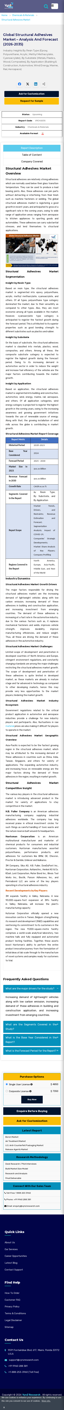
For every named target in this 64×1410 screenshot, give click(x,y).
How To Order (12, 1293)
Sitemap (9, 1327)
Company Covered (32, 161)
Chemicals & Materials (23, 15)
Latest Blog (11, 1262)
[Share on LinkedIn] (36, 84)
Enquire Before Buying (32, 1111)
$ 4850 (54, 1084)
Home (4, 15)
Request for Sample (31, 101)
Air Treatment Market (15, 1141)
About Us (10, 1242)
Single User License (19, 1084)
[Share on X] (28, 84)
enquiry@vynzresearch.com (26, 1206)
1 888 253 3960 (23, 1193)
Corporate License (18, 1091)
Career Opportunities (16, 1256)
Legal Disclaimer (13, 1320)
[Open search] (46, 6)
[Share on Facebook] (19, 84)
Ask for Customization (31, 94)
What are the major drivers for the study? (30, 988)
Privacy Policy (12, 1306)
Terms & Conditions (15, 1313)
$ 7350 (54, 1091)
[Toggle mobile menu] (54, 6)
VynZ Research (31, 1394)
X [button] (4, 1407)
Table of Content (32, 154)
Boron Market (11, 1137)
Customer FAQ (12, 1299)
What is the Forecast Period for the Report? (31, 1050)
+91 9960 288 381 (22, 1199)
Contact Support (14, 1269)
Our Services (11, 1249)
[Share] (44, 84)
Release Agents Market (16, 1149)
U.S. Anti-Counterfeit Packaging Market (24, 1145)
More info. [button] (46, 1401)
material (10, 726)
